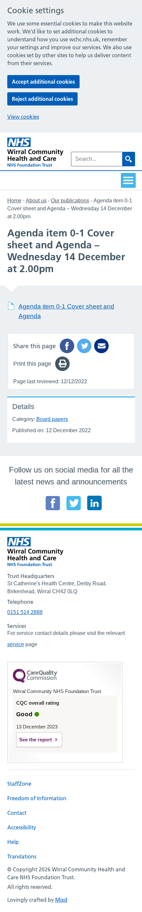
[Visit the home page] (35, 152)
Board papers (52, 419)
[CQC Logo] (35, 681)
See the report (35, 739)
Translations (21, 856)
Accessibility (21, 827)
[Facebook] (53, 503)
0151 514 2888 (25, 612)
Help (13, 842)
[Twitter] (73, 503)
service (15, 644)
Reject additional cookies (42, 99)
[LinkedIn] (94, 503)
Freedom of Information (36, 798)
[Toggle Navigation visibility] (128, 180)
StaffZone (19, 783)
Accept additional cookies (43, 81)
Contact (16, 812)
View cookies (23, 116)
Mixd (61, 899)
